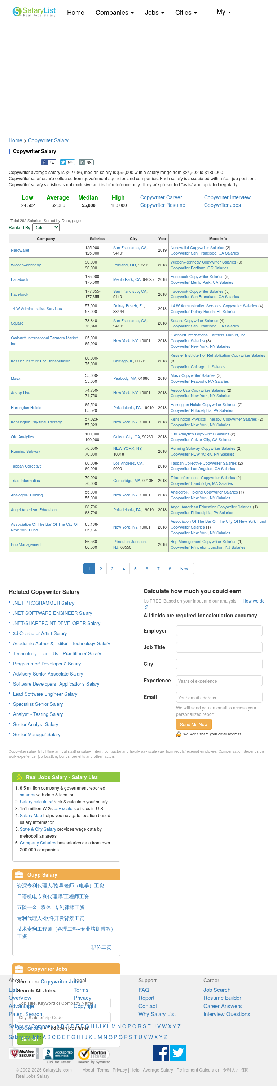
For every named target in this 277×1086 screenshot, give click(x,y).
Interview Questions (226, 1013)
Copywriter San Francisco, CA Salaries (205, 253)
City (148, 663)
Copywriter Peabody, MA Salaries (200, 381)
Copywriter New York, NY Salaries (200, 346)
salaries (27, 794)
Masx (16, 378)
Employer (155, 630)
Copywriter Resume (162, 204)
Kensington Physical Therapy (36, 422)
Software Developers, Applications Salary (56, 683)
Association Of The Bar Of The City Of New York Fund (44, 527)
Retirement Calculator (197, 1070)
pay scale (63, 808)
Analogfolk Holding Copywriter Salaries (205, 492)
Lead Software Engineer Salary (45, 693)
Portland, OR (124, 265)
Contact (147, 1005)
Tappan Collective (26, 466)
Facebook (19, 279)
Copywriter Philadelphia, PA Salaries (202, 410)
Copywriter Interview (227, 197)
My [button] (222, 11)
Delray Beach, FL (128, 305)
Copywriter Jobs (222, 204)
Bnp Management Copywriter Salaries (204, 541)
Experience (157, 680)
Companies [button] (113, 12)
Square (17, 323)
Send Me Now (194, 724)
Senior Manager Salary (37, 734)
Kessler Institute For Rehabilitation (40, 361)
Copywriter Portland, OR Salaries (200, 267)
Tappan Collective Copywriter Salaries (204, 463)
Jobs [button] (153, 12)
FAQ (143, 989)
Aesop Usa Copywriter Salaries (199, 390)
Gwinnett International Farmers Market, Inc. (45, 340)
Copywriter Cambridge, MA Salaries (202, 483)
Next (184, 568)
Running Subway (25, 451)
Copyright (85, 1005)
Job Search (216, 989)
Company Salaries (38, 842)
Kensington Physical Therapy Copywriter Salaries (214, 419)
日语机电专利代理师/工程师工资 (53, 896)
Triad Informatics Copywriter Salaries (203, 477)
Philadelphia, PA (127, 407)
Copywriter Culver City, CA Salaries (202, 439)
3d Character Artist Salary (40, 633)
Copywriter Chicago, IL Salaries (198, 366)
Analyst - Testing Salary (38, 714)
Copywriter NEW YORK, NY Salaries (202, 454)
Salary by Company (31, 1026)
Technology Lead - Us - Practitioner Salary (57, 653)
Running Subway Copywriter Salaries (204, 448)
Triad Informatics (25, 480)
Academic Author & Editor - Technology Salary (61, 643)
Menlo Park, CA (127, 279)
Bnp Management (26, 544)
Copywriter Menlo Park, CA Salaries (202, 282)
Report (146, 997)
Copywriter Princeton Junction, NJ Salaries (208, 547)
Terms (81, 989)
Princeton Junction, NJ (130, 544)
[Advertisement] (138, 76)
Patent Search (25, 1013)
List (13, 989)
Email (150, 696)
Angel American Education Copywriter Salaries (212, 506)
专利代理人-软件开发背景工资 (50, 917)
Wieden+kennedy (26, 265)
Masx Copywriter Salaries (194, 375)
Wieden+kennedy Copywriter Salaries (204, 262)
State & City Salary (38, 829)
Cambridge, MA (126, 480)
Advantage (21, 1005)
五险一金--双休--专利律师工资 (51, 907)
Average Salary (158, 1070)
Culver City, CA (126, 436)
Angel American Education (34, 509)
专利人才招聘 (236, 1070)
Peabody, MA (124, 378)
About (88, 1070)
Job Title (154, 647)
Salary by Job (24, 1037)
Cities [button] (184, 12)
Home (78, 12)
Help (135, 1070)
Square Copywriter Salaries (195, 320)
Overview (20, 997)
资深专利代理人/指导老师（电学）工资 (60, 885)
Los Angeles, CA (127, 463)
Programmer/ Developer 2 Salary (47, 663)
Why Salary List (157, 1013)
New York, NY (125, 340)
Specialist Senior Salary (38, 703)
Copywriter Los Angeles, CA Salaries (203, 468)
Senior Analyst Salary (35, 724)
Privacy (83, 997)
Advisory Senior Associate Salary (48, 673)
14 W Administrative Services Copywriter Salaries (214, 305)
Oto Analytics (22, 436)
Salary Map (31, 815)
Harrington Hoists (26, 407)
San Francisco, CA (129, 247)
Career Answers (222, 1005)
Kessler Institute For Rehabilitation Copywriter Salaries (218, 355)
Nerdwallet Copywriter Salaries (198, 247)
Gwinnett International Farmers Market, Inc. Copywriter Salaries (209, 337)
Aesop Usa (20, 392)
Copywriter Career (161, 197)
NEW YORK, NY (127, 448)
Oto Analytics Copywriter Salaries (200, 433)
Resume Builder (222, 997)
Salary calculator (36, 801)
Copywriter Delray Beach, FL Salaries (204, 311)
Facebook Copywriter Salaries (198, 276)
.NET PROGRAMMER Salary (44, 602)
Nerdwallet (20, 250)
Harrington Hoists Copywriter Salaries (204, 404)
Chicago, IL (123, 361)
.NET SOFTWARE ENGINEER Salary (52, 612)
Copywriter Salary (48, 140)
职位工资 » (103, 946)
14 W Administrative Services (36, 308)
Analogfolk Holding (27, 495)
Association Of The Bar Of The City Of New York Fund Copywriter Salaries (218, 524)
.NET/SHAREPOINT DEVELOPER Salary (57, 623)
